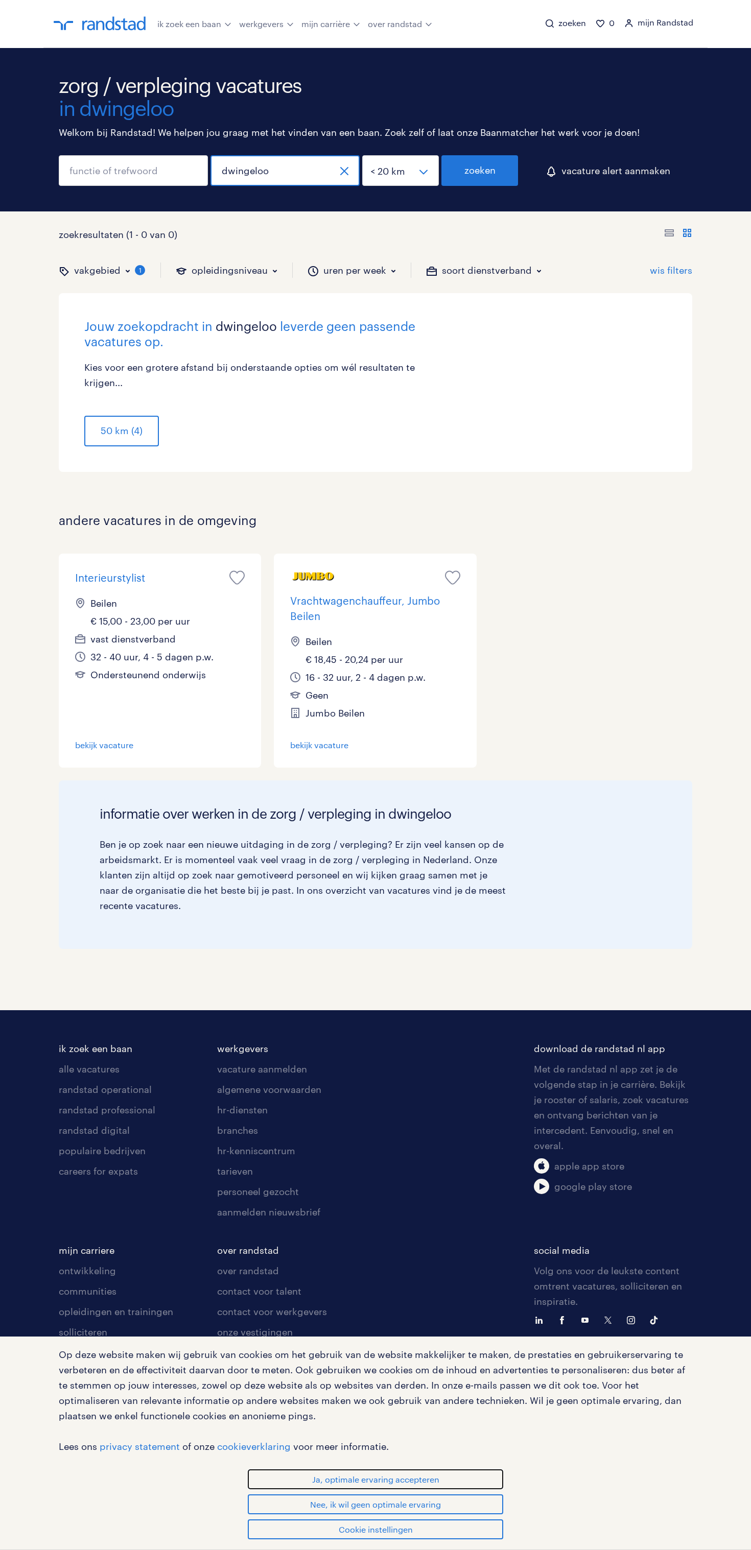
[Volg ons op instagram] (633, 1319)
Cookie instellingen (376, 1529)
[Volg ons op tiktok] (656, 1319)
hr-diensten (242, 1109)
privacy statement (140, 1446)
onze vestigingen (255, 1332)
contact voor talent (259, 1291)
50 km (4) (122, 430)
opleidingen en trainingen (116, 1311)
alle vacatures (89, 1069)
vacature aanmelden (262, 1069)
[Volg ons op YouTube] (587, 1319)
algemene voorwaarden (269, 1089)
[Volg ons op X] (610, 1319)
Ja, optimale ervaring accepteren (375, 1479)
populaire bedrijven (102, 1150)
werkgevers (261, 24)
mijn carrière (325, 24)
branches (237, 1130)
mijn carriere (86, 1250)
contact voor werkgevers (272, 1311)
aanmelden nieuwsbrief (268, 1212)
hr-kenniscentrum (256, 1150)
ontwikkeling (87, 1270)
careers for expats (98, 1171)
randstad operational (105, 1089)
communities (87, 1291)
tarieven (235, 1171)
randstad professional (107, 1109)
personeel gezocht (258, 1191)
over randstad (395, 24)
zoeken (480, 170)
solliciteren (83, 1332)
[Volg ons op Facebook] (564, 1319)
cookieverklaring (254, 1446)
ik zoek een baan (189, 24)
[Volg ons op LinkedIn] (541, 1319)
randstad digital (94, 1130)
